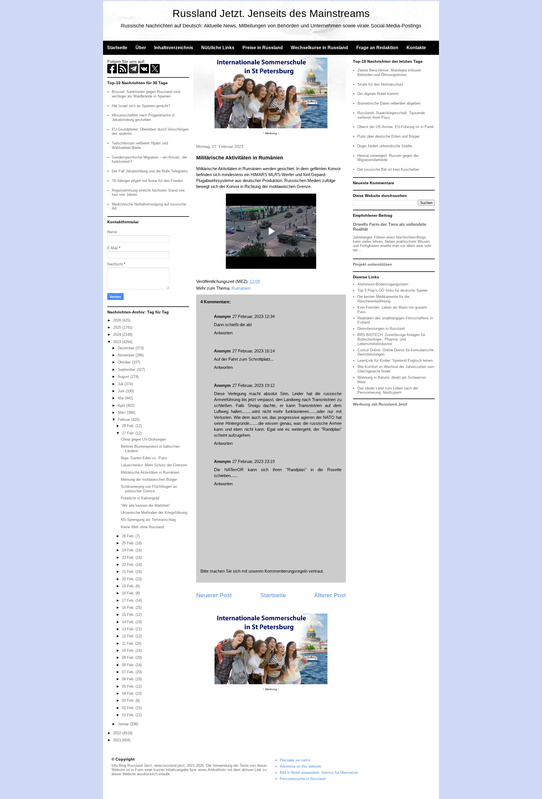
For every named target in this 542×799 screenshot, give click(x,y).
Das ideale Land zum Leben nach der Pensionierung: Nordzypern (387, 390)
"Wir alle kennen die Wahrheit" (145, 505)
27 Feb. (129, 433)
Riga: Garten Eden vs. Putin (144, 458)
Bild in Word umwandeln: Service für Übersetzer (319, 772)
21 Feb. (129, 572)
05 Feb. (129, 686)
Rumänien (240, 288)
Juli (121, 384)
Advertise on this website (300, 766)
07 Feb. (129, 672)
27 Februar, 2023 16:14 (253, 350)
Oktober (125, 362)
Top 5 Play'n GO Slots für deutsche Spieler (392, 290)
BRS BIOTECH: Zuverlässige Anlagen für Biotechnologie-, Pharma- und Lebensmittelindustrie (391, 339)
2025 (117, 327)
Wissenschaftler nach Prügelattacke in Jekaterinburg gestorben (143, 117)
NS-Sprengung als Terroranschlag (148, 519)
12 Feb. (129, 636)
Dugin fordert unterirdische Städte (384, 146)
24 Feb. (129, 550)
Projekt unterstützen (372, 264)
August (124, 376)
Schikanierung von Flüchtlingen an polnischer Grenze (149, 488)
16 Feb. (129, 607)
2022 (117, 733)
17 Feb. (129, 600)
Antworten (223, 332)
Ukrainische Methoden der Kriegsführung (154, 512)
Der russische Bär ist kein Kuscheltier (388, 169)
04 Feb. (129, 693)
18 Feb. (129, 593)
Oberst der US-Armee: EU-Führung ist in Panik (395, 127)
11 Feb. (128, 643)
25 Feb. (129, 543)
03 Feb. (129, 700)
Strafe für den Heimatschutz (380, 84)
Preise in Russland (262, 47)
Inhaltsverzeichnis (173, 47)
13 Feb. (129, 629)
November (127, 355)
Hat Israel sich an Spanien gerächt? (141, 106)
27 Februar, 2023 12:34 (253, 316)
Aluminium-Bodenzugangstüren (382, 284)
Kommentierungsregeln (286, 571)
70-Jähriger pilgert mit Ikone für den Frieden (147, 181)
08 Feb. (129, 665)
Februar (124, 419)
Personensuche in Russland (302, 779)
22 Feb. (129, 564)
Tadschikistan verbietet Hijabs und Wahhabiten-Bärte (140, 145)
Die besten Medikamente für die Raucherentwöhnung (383, 299)
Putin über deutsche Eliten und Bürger (388, 136)
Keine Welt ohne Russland (142, 527)
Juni (122, 391)
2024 (117, 334)
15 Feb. (129, 614)
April (122, 405)
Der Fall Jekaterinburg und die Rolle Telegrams (150, 171)
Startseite (117, 47)
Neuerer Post (214, 595)
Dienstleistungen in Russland (381, 328)
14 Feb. (129, 622)
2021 (117, 740)
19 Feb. (129, 586)
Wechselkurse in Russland (319, 47)
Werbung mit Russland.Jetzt (380, 404)
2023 (117, 342)
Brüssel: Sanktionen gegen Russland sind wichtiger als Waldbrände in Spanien (146, 94)
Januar (124, 724)
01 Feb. (129, 715)
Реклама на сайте (295, 760)
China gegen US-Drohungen (143, 439)
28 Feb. (129, 426)
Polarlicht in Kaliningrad (140, 498)
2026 (117, 320)
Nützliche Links (217, 47)
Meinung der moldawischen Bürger (149, 479)
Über (141, 47)
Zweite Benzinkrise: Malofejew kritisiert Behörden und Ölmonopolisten (389, 72)
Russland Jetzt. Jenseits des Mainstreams (271, 13)
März (122, 412)
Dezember (127, 348)
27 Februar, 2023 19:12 (253, 385)
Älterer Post (330, 595)
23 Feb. (129, 557)
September (127, 369)
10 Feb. (129, 650)
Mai (121, 398)
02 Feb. (129, 708)
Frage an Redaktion (377, 47)
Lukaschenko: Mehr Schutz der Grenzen (154, 465)
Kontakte (416, 47)
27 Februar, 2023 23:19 (253, 461)
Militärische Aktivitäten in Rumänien (150, 472)
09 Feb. (129, 657)
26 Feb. (129, 536)
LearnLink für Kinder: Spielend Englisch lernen (395, 360)
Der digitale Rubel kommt (378, 94)
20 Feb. (129, 579)
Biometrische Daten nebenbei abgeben (388, 103)
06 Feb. (129, 679)
